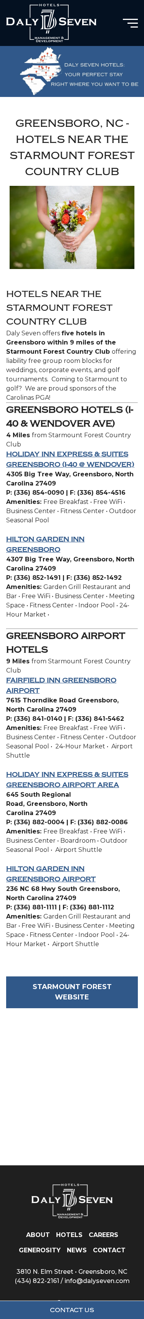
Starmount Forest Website (72, 992)
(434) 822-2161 (37, 1281)
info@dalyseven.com (97, 1281)
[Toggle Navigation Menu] (130, 23)
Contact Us (72, 1310)
